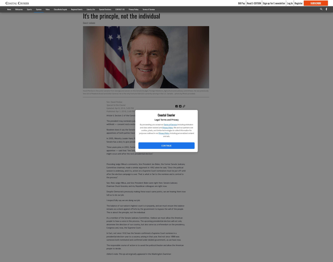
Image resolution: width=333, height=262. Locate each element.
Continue (166, 145)
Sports (29, 9)
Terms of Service (170, 124)
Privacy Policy (167, 127)
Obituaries (19, 9)
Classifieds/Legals (60, 9)
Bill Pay (241, 3)
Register (299, 3)
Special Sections (105, 9)
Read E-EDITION (254, 3)
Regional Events (76, 9)
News (9, 9)
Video (48, 9)
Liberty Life (91, 9)
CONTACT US (120, 9)
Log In (290, 3)
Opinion (38, 9)
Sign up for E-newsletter (274, 3)
